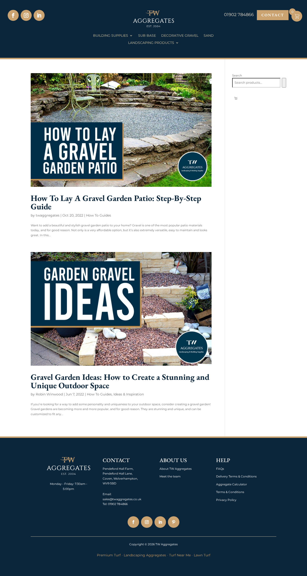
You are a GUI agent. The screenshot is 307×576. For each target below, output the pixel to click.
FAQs (220, 468)
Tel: (105, 504)
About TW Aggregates (175, 468)
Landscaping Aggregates (145, 555)
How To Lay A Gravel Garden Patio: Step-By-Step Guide (116, 202)
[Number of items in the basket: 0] (235, 98)
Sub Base (147, 36)
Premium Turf (109, 555)
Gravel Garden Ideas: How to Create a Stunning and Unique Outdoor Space (120, 381)
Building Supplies (110, 36)
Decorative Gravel (179, 36)
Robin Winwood (49, 394)
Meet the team (170, 476)
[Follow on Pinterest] (173, 522)
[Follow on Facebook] (13, 15)
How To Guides (98, 215)
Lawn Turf (202, 555)
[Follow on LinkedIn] (39, 15)
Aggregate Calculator (231, 484)
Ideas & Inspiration (128, 394)
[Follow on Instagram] (26, 15)
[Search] (284, 83)
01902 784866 (117, 504)
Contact (272, 15)
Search (237, 75)
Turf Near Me (180, 555)
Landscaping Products (151, 43)
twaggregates (47, 215)
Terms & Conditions (230, 492)
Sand (209, 36)
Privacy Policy (226, 500)
